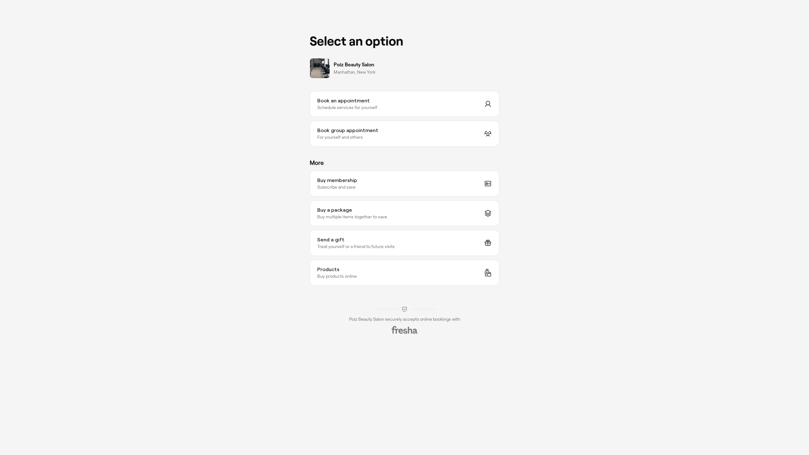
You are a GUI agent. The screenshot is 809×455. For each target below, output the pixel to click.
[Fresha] (404, 330)
